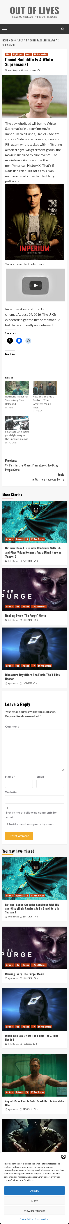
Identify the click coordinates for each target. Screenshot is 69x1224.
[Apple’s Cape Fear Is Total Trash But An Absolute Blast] (34, 1075)
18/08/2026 (27, 620)
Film (8, 54)
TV (27, 539)
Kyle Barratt (13, 561)
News (28, 54)
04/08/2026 (28, 1109)
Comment (13, 726)
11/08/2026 (27, 683)
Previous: (31, 465)
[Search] (62, 29)
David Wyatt (14, 70)
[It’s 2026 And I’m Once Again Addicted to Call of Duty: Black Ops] (34, 1140)
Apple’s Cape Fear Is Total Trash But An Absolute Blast (34, 1103)
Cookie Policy (26, 1219)
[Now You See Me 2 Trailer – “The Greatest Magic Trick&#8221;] (45, 388)
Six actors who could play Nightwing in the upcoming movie (17, 435)
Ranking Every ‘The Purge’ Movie (25, 615)
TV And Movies (40, 54)
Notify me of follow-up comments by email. (31, 815)
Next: (47, 476)
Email (41, 776)
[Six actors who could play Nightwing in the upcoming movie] (17, 423)
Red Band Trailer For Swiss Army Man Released (16, 400)
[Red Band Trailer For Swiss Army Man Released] (17, 388)
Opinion (19, 539)
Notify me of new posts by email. (31, 824)
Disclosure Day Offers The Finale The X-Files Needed (32, 677)
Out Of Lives (34, 10)
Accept (34, 1190)
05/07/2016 (30, 70)
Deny (34, 1200)
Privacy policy (41, 1219)
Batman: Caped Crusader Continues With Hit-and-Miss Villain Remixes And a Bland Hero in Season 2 (33, 552)
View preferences (34, 1210)
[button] (63, 1156)
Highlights (18, 54)
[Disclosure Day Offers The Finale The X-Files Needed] (34, 649)
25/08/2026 (27, 560)
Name (10, 776)
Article (9, 539)
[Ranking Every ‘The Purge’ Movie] (34, 589)
